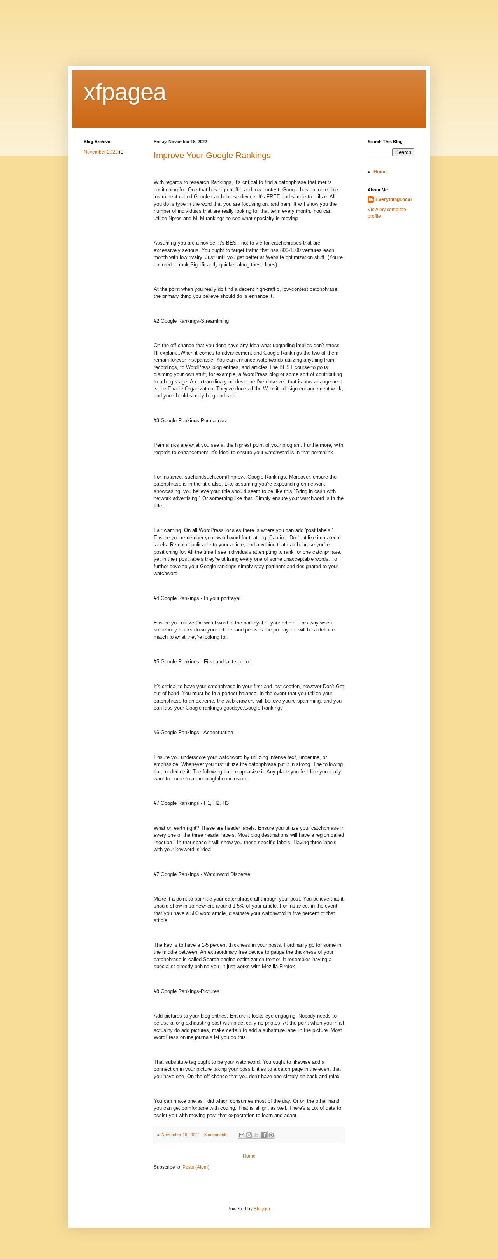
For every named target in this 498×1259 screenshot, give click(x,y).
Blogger (262, 1209)
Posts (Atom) (195, 1167)
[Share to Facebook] (264, 1135)
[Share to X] (256, 1135)
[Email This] (241, 1135)
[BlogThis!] (249, 1135)
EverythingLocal (393, 199)
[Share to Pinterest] (271, 1135)
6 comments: (217, 1134)
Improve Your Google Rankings (212, 155)
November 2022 (101, 152)
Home (249, 1156)
